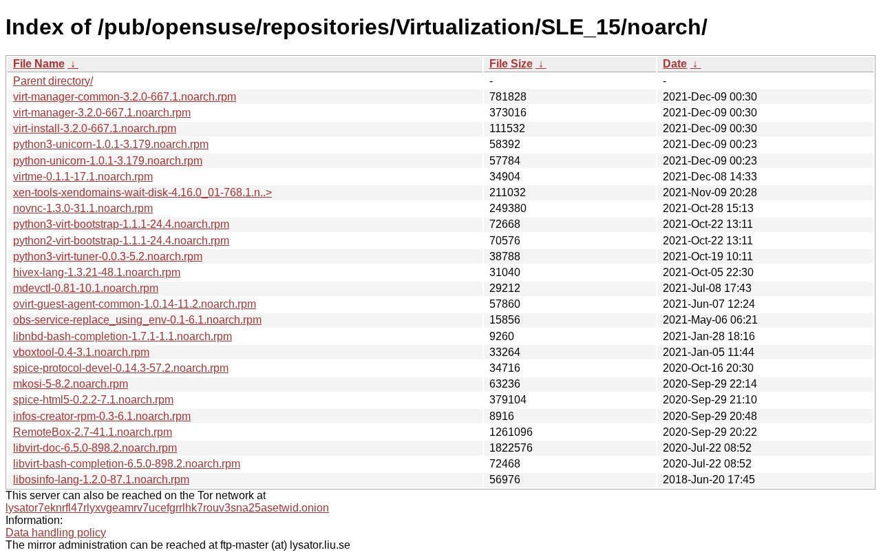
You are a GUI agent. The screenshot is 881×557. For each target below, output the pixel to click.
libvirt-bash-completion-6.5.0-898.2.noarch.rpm (126, 464)
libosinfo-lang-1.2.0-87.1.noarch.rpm (101, 479)
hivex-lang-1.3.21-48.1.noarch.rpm (96, 272)
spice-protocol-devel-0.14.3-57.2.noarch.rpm (121, 368)
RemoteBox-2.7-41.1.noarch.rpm (92, 432)
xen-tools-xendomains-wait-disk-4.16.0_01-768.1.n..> (142, 192)
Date (675, 64)
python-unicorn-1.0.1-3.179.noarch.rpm (107, 161)
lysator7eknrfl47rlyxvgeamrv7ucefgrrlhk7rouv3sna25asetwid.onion (167, 508)
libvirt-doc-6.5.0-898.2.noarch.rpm (95, 448)
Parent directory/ (53, 81)
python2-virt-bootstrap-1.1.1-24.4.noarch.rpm (121, 240)
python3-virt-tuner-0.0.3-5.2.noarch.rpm (107, 256)
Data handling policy (56, 532)
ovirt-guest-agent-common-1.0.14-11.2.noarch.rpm (134, 304)
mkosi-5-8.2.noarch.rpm (70, 384)
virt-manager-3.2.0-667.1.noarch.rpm (102, 112)
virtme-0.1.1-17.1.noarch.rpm (83, 176)
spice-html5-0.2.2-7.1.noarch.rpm (93, 400)
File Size (511, 64)
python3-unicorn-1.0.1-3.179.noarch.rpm (111, 144)
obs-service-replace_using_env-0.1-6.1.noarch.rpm (137, 320)
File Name (39, 64)
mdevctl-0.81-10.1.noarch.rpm (85, 288)
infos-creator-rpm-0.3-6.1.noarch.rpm (102, 416)
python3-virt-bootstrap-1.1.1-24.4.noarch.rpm (121, 224)
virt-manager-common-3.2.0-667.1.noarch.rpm (124, 97)
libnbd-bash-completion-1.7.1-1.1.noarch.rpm (122, 336)
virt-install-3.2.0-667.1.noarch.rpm (94, 128)
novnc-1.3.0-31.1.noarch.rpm (83, 208)
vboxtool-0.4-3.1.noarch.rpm (81, 352)
